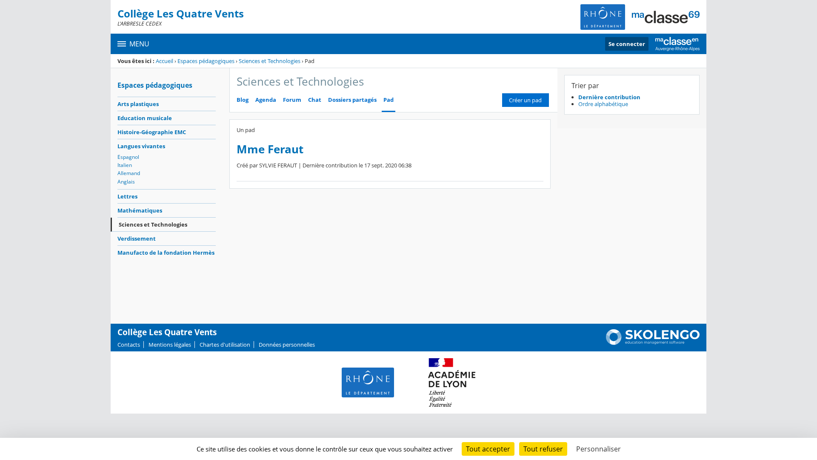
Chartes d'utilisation (225, 344)
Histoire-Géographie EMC (151, 132)
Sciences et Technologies (269, 61)
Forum (292, 100)
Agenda (265, 100)
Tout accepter (488, 449)
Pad (388, 100)
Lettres (127, 196)
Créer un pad (525, 100)
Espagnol (128, 157)
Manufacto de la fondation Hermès (165, 252)
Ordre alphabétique (603, 104)
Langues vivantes (141, 146)
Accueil (164, 61)
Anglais (126, 181)
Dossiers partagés (352, 100)
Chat (314, 100)
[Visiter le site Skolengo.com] (653, 343)
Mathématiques (139, 210)
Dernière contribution (609, 97)
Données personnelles (287, 344)
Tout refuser (543, 449)
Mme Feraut (270, 149)
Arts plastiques (138, 104)
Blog (243, 100)
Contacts (128, 344)
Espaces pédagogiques (205, 61)
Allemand (128, 173)
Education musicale (144, 118)
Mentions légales (170, 344)
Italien (124, 165)
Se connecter (626, 44)
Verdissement (136, 238)
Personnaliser (598, 449)
